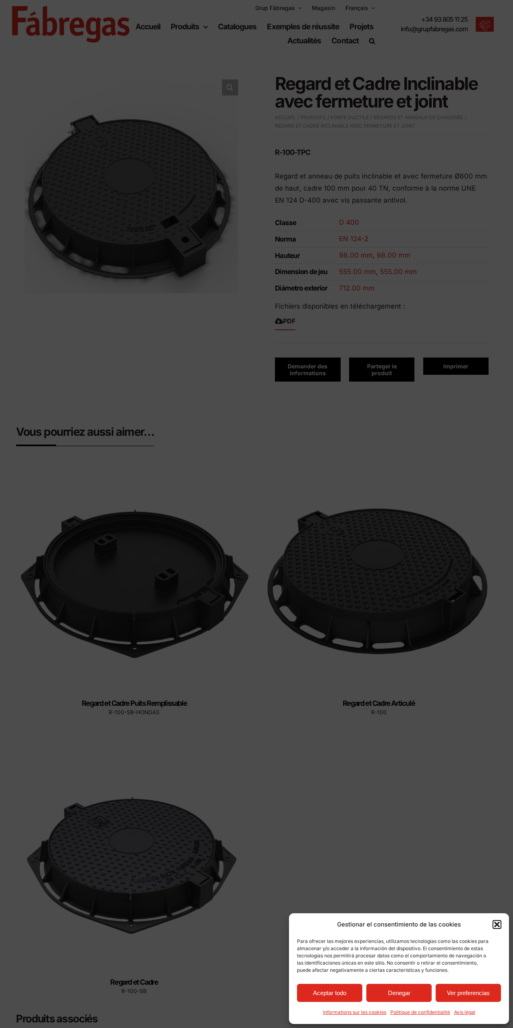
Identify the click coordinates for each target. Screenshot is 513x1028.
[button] (497, 924)
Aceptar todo (329, 992)
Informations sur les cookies (354, 1012)
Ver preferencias (468, 992)
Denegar (399, 992)
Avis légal (464, 1012)
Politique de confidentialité (420, 1012)
